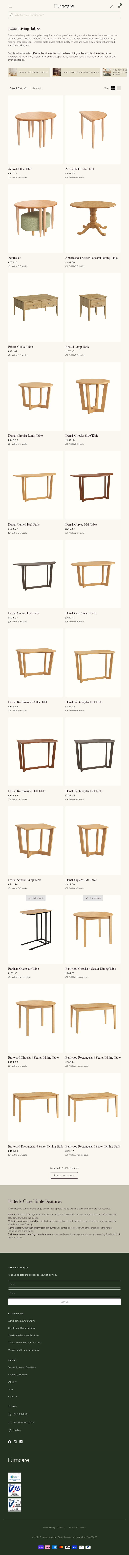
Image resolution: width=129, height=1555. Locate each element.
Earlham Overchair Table (23, 969)
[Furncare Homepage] (64, 6)
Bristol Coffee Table (20, 347)
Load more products (64, 1175)
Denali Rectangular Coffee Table (28, 702)
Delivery (12, 1381)
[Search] (11, 15)
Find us (16, 1430)
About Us (12, 1396)
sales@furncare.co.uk (23, 1422)
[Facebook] (9, 1442)
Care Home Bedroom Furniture (23, 1335)
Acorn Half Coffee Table (80, 169)
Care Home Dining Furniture (22, 1327)
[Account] (112, 6)
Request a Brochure (18, 1374)
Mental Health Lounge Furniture (24, 1349)
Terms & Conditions (77, 1527)
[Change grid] (113, 88)
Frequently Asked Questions (22, 1367)
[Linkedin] (21, 1442)
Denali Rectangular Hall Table (83, 702)
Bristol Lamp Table (77, 347)
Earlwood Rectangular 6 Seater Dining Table (92, 1146)
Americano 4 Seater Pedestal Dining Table (91, 258)
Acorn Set (14, 258)
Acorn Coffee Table (20, 169)
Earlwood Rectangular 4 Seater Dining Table (93, 1057)
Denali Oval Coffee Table (80, 613)
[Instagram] (15, 1442)
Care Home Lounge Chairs (21, 1320)
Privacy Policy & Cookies (54, 1527)
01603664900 (20, 1414)
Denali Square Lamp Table (24, 880)
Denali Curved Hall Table (23, 524)
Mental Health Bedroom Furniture (24, 1342)
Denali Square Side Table (81, 880)
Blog (10, 1389)
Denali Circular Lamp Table (25, 435)
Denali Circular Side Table (81, 435)
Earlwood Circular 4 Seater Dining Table (90, 969)
